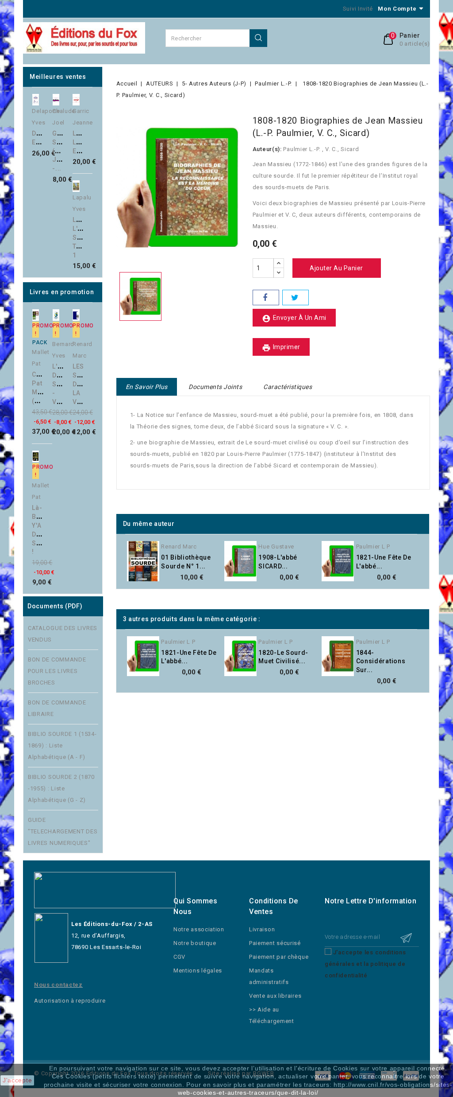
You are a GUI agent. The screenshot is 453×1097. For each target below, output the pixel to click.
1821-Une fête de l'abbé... (383, 562)
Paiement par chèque (278, 956)
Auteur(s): (267, 149)
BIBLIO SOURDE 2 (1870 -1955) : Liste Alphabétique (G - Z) (61, 788)
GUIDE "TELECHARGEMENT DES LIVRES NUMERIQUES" (62, 831)
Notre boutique (194, 943)
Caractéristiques (287, 386)
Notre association (198, 929)
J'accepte (17, 1080)
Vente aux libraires (275, 995)
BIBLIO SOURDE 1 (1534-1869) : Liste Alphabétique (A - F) (62, 745)
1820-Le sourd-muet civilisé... (283, 657)
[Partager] (266, 297)
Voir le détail (227, 567)
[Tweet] (295, 297)
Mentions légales (197, 970)
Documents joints (215, 386)
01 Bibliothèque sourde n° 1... (186, 562)
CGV (179, 956)
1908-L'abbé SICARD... (277, 562)
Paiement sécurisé (275, 943)
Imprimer (281, 347)
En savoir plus (147, 386)
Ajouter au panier (56, 120)
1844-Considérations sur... (381, 661)
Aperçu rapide (56, 102)
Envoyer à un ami (294, 318)
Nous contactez (58, 984)
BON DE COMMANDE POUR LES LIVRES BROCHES (57, 671)
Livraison (262, 929)
